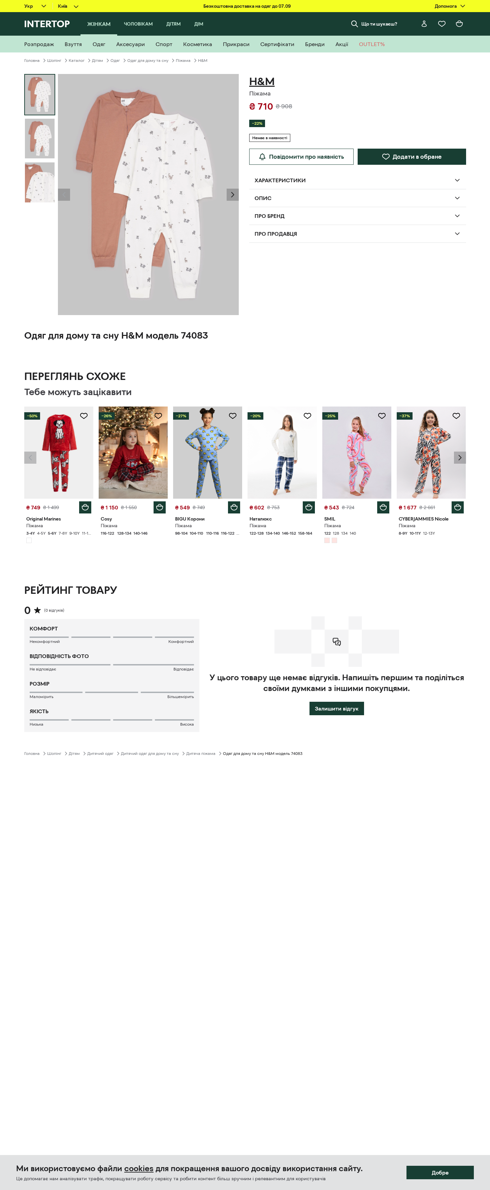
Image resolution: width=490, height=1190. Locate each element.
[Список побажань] (442, 24)
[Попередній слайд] (64, 195)
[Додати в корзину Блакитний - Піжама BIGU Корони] (234, 507)
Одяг (115, 61)
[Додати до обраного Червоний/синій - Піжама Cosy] (158, 416)
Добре (440, 1172)
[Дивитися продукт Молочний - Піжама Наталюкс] (282, 453)
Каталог (77, 61)
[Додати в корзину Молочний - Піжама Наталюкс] (309, 507)
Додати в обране (417, 157)
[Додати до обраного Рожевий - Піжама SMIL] (382, 416)
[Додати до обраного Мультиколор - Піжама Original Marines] (84, 416)
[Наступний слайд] (233, 195)
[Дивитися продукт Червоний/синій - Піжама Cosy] (133, 453)
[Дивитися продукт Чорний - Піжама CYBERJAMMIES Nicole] (431, 453)
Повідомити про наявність (306, 157)
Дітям (97, 61)
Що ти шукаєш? (379, 24)
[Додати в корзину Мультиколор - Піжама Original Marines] (85, 507)
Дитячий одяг (100, 754)
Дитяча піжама (201, 754)
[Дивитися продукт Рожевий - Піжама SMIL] (356, 453)
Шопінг (54, 61)
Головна (32, 61)
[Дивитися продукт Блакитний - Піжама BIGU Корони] (207, 453)
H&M (202, 61)
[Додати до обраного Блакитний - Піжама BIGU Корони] (232, 416)
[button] (64, 195)
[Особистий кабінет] (424, 24)
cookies (139, 1168)
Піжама (183, 61)
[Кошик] (459, 24)
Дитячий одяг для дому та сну (150, 754)
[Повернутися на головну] (47, 24)
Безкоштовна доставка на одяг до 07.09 (247, 6)
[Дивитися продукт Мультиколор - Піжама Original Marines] (58, 453)
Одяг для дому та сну (147, 61)
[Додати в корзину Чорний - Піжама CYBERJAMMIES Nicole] (458, 507)
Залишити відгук (337, 708)
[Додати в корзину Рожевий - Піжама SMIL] (383, 507)
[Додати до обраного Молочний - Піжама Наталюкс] (307, 416)
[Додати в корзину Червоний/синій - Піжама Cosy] (160, 507)
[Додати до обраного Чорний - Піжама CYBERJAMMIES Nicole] (456, 416)
